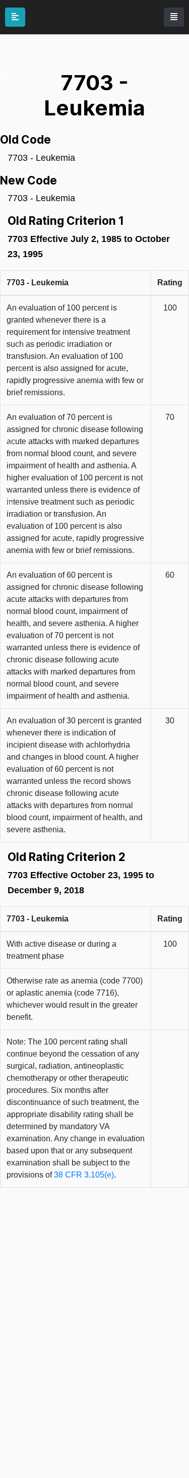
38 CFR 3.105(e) (84, 1175)
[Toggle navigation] (174, 17)
